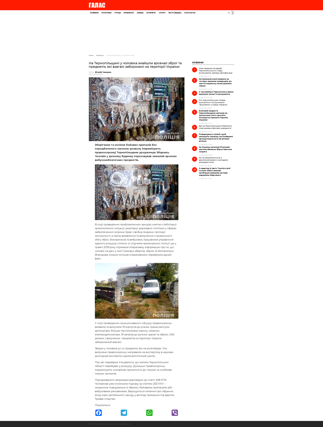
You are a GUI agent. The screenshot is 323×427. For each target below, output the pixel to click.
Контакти (189, 13)
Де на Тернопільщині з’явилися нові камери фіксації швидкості (215, 127)
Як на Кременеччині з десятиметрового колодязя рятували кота (213, 159)
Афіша (140, 13)
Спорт (162, 13)
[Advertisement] (161, 35)
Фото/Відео (175, 13)
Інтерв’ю (151, 13)
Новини (94, 13)
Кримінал (129, 13)
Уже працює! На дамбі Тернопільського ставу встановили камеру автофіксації (215, 70)
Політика (106, 13)
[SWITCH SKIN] (232, 12)
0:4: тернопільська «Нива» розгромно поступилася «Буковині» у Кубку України (213, 102)
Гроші (117, 13)
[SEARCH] (229, 13)
